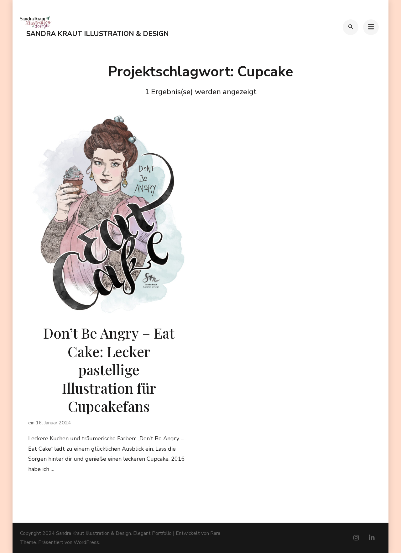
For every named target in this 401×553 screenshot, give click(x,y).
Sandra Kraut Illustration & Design (97, 33)
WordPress (86, 542)
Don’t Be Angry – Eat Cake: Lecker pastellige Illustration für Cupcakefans (108, 369)
